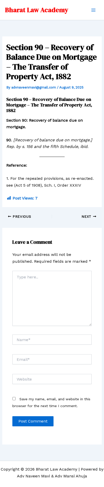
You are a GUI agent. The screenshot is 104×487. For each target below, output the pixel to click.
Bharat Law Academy (36, 9)
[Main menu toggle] (93, 10)
